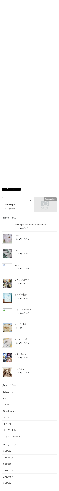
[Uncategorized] (45, 204)
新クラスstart (20, 354)
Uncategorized (10, 411)
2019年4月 (8, 451)
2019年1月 (8, 470)
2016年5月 (8, 477)
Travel (6, 404)
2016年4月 (8, 483)
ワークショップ (22, 279)
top (4, 398)
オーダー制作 (20, 294)
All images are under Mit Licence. (30, 224)
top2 (16, 250)
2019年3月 (8, 457)
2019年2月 (8, 464)
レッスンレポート (22, 309)
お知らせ (7, 417)
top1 (16, 265)
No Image (10, 204)
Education (8, 392)
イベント (7, 424)
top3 (16, 235)
